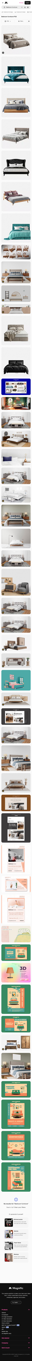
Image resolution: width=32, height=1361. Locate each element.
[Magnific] (16, 1288)
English (16, 1302)
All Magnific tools (6, 1333)
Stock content (5, 1323)
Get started (5, 1338)
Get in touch (6, 1348)
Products (5, 1309)
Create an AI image (8, 12)
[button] (16, 1302)
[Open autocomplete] (3, 7)
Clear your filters (20, 1207)
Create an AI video (21, 12)
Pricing (21, 3)
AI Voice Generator (7, 1321)
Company (5, 1343)
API (3, 1329)
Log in (27, 3)
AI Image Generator (7, 1317)
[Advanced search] (29, 21)
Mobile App (5, 1331)
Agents (5, 1327)
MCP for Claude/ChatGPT (10, 1325)
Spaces (4, 1312)
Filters (21, 21)
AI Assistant (5, 1315)
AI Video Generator (7, 1319)
